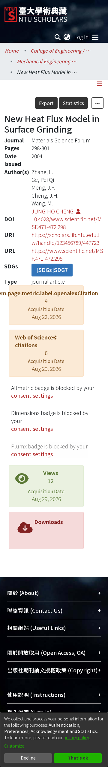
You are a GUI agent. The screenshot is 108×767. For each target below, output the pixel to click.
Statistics (73, 103)
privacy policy (76, 737)
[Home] (35, 12)
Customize (14, 746)
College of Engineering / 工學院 (61, 50)
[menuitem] (67, 37)
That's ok (78, 758)
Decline (28, 758)
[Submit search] (58, 37)
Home (12, 50)
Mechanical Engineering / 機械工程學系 (47, 61)
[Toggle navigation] (95, 37)
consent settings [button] (32, 395)
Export (46, 103)
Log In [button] (81, 37)
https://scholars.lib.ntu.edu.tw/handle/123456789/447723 (65, 238)
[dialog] (54, 740)
